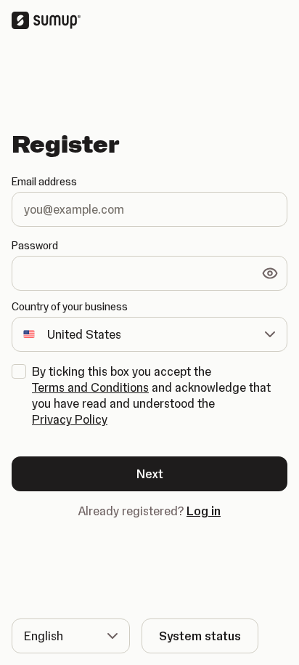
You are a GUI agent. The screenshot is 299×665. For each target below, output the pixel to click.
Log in (204, 511)
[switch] (270, 273)
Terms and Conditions (90, 387)
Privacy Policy (69, 419)
